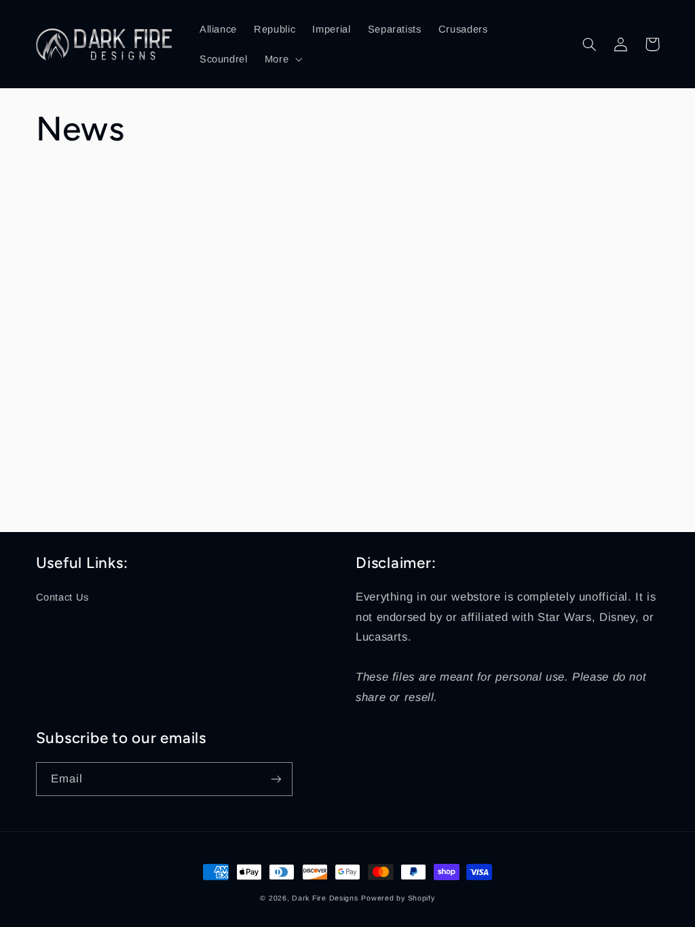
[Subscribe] (275, 778)
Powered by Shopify (397, 898)
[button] (281, 59)
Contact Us (62, 597)
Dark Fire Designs (325, 898)
